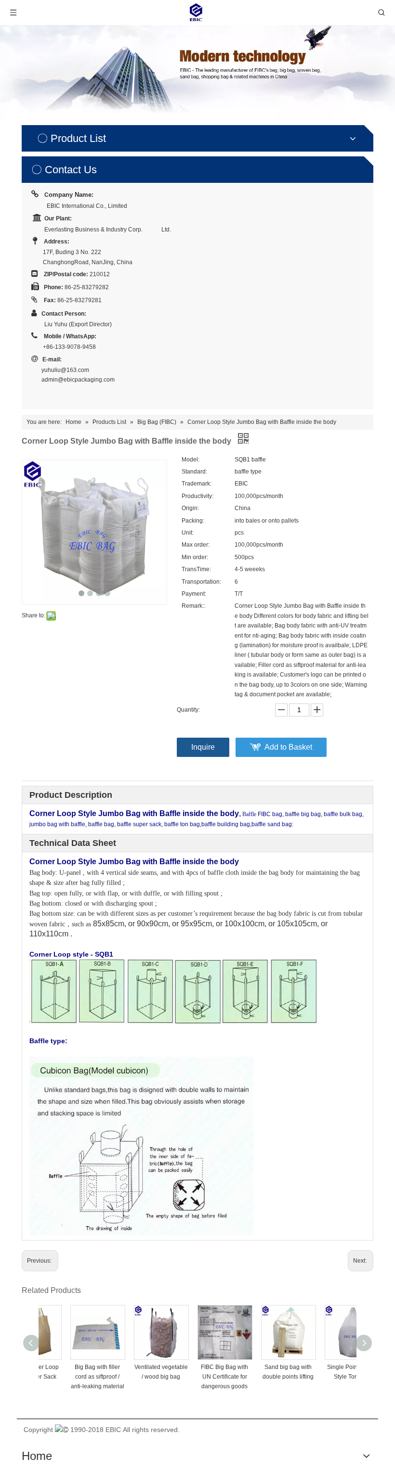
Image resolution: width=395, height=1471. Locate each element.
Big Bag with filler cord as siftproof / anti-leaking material (70, 1377)
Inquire (203, 747)
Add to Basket (288, 747)
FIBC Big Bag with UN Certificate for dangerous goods (197, 1377)
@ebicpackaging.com (86, 379)
